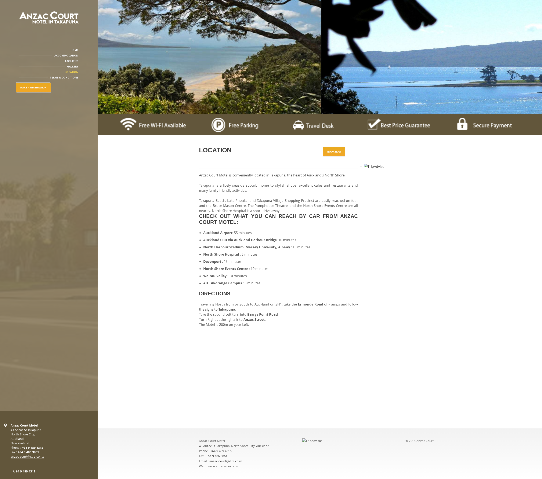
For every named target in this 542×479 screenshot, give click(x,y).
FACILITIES (71, 61)
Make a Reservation (33, 87)
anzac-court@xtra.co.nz (27, 456)
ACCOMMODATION (66, 55)
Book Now (334, 151)
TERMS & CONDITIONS (64, 77)
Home (74, 50)
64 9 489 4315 (25, 471)
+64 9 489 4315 (32, 448)
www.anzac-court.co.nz (224, 466)
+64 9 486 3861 (28, 452)
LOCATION (71, 72)
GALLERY (72, 66)
